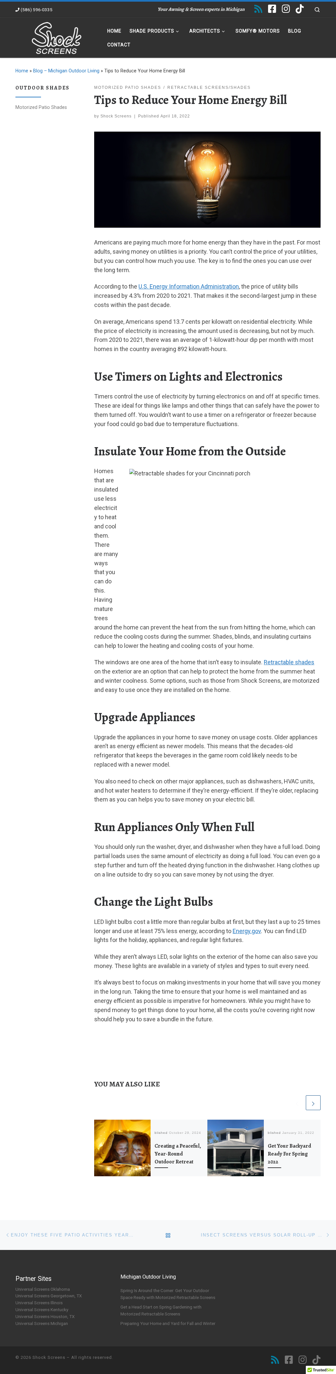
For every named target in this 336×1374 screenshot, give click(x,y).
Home (21, 70)
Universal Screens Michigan (41, 1323)
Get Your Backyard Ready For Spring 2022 (289, 1154)
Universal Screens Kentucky (41, 1309)
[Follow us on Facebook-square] (272, 8)
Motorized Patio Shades (41, 107)
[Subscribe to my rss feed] (258, 8)
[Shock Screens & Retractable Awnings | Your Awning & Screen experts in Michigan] (56, 36)
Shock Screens (116, 116)
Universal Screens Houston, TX (44, 1316)
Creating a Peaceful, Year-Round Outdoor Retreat (178, 1154)
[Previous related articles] (297, 1102)
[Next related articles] (313, 1102)
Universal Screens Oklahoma (42, 1289)
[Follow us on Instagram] (286, 8)
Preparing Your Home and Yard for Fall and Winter (167, 1323)
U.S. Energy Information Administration (188, 286)
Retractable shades (289, 662)
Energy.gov (247, 931)
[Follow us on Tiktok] (300, 8)
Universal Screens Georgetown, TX (48, 1295)
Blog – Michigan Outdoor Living (66, 70)
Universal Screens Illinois (39, 1302)
